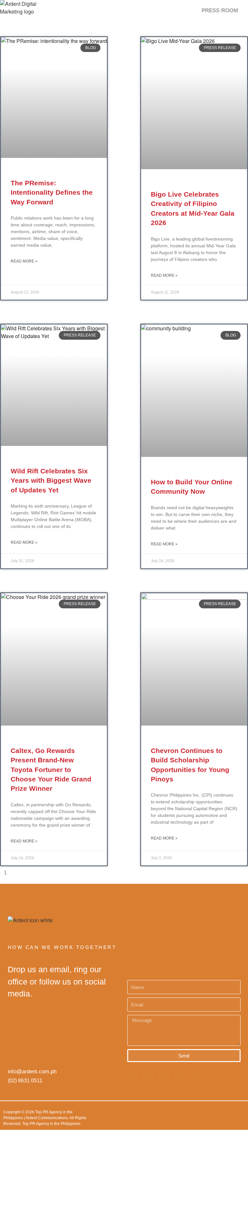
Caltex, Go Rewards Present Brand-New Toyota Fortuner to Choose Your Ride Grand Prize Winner (51, 769)
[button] (242, 10)
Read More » (24, 261)
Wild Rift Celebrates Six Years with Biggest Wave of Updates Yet (51, 480)
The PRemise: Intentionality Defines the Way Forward (52, 192)
